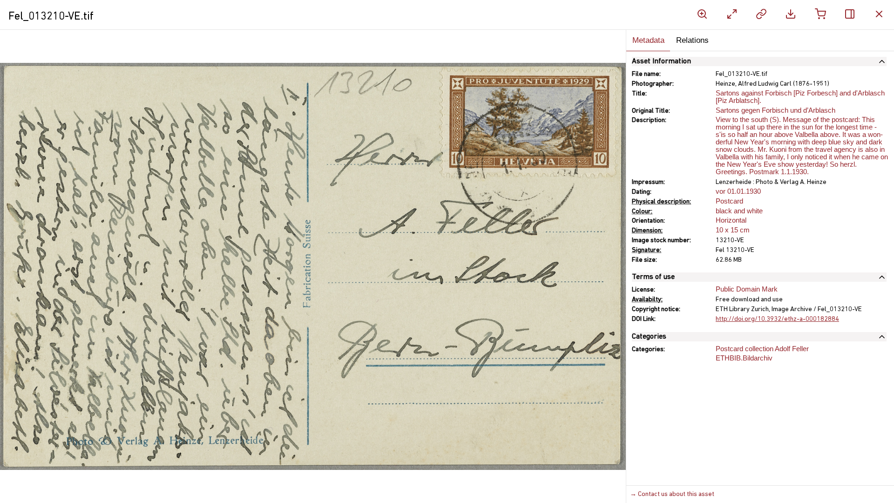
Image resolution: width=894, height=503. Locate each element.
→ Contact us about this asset (672, 494)
